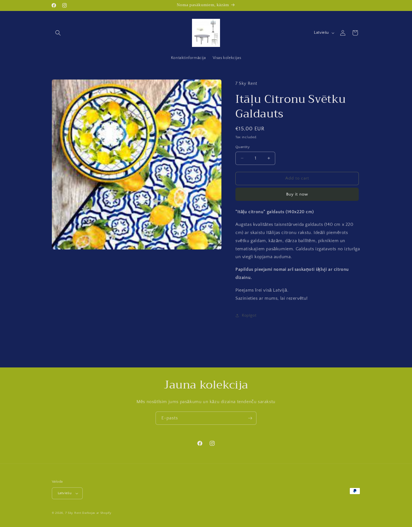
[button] (58, 33)
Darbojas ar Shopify (96, 513)
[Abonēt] (250, 418)
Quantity (242, 147)
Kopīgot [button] (249, 315)
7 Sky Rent (73, 513)
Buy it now (297, 194)
